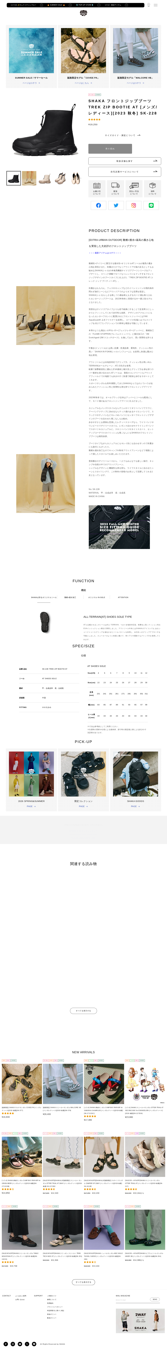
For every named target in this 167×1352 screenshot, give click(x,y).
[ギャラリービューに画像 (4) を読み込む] (60, 178)
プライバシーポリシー (55, 1307)
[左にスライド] (8, 178)
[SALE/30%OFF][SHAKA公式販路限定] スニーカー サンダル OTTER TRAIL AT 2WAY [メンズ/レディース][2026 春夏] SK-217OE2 (62, 1183)
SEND (155, 1299)
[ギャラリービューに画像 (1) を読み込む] (13, 178)
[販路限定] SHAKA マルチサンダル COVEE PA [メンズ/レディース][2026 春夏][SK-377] (22, 1109)
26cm (140, 145)
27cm (151, 145)
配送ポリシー (51, 1318)
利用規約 (50, 1303)
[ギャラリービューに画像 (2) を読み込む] (29, 178)
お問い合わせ (20, 1299)
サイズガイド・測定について (120, 135)
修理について (51, 1299)
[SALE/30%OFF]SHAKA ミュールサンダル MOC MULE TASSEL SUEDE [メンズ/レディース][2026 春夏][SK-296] (103, 1256)
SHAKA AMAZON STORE (83, 838)
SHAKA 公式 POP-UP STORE (83, 835)
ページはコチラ (30, 83)
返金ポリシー (51, 1314)
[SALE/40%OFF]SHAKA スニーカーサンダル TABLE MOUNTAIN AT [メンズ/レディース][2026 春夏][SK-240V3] (20, 1256)
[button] (94, 119)
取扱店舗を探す (125, 161)
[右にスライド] (81, 178)
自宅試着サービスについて (125, 172)
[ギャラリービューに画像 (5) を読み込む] (76, 178)
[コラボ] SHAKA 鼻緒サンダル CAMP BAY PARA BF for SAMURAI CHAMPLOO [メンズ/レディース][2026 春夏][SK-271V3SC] (103, 1110)
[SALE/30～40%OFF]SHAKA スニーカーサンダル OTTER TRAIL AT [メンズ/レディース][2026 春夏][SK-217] (144, 1183)
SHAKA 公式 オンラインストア (83, 831)
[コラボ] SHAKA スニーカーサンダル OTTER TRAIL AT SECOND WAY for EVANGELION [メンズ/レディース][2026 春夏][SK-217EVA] (144, 1110)
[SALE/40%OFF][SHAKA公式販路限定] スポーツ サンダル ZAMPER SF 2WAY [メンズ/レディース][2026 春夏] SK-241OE (103, 1183)
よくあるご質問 (20, 1296)
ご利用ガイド (51, 1296)
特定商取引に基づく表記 (55, 1310)
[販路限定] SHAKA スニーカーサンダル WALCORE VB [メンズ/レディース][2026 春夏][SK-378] (62, 1109)
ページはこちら (82, 83)
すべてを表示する (83, 1011)
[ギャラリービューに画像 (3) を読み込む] (45, 178)
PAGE (30, 806)
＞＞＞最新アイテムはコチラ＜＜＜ (105, 253)
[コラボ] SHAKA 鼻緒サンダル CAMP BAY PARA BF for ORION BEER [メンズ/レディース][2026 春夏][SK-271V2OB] (21, 1183)
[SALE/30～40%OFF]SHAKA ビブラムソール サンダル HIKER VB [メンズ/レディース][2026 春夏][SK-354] (144, 1254)
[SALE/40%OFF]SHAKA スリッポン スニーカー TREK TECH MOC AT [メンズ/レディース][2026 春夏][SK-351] (62, 1254)
